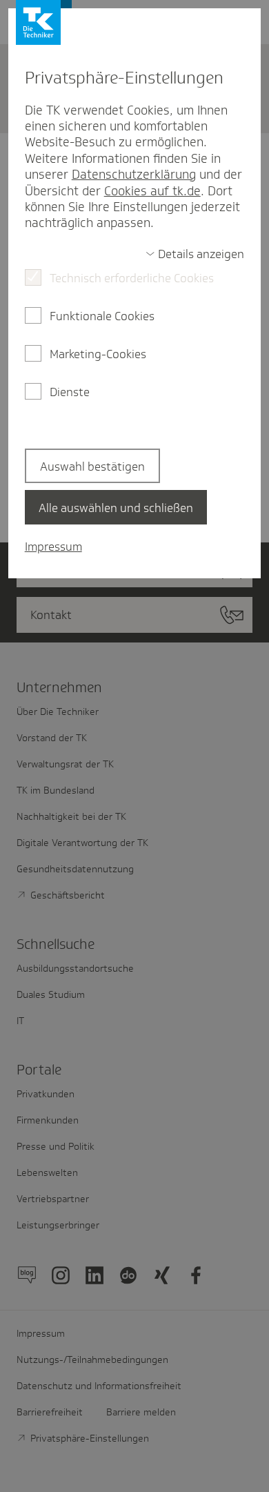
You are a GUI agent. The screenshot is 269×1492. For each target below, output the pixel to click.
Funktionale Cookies (102, 316)
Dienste (70, 392)
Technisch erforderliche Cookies (132, 278)
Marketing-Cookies (98, 354)
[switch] (195, 254)
